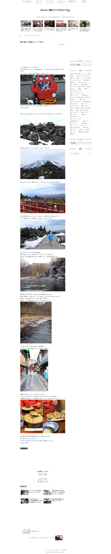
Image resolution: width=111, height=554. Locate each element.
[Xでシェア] (40, 474)
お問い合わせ (64, 550)
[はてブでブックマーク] (45, 474)
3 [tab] (57, 34)
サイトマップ (47, 550)
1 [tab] (53, 34)
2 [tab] (55, 34)
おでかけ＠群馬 (24, 448)
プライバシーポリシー (55, 550)
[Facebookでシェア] (42, 474)
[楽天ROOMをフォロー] (41, 481)
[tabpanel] (26, 26)
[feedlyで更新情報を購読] (44, 481)
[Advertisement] (42, 55)
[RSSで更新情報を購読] (47, 481)
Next (91, 26)
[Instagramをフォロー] (38, 481)
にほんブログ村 (24, 107)
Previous (19, 26)
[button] (90, 153)
